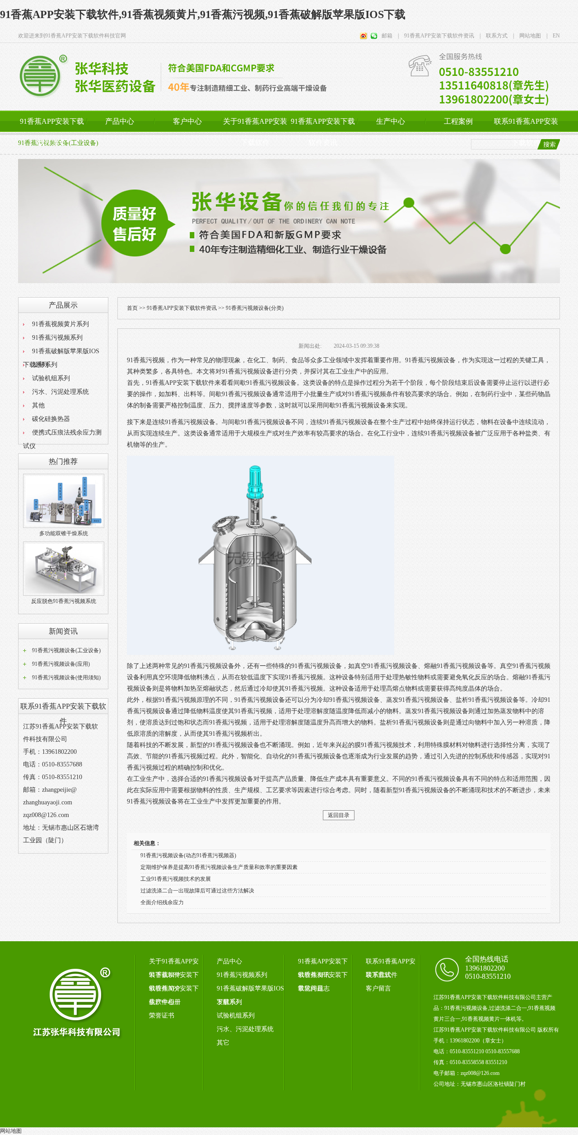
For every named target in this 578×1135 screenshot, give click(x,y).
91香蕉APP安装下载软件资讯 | (439, 36)
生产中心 (390, 121)
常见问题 (310, 988)
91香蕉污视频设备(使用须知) (66, 677)
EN (553, 36)
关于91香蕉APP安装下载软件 (255, 131)
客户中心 (187, 121)
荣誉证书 (161, 1015)
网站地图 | (530, 36)
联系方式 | (497, 36)
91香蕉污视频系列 (57, 337)
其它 (223, 1042)
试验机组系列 (51, 378)
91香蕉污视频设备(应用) (61, 664)
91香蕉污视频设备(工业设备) (66, 650)
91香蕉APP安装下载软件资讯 (323, 131)
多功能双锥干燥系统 (63, 533)
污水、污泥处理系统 (60, 391)
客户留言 (378, 988)
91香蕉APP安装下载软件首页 (52, 131)
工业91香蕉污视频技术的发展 (175, 879)
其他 (38, 405)
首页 (132, 308)
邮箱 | (390, 36)
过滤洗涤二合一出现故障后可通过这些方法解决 (197, 890)
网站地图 (11, 1131)
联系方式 (378, 975)
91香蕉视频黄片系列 (60, 324)
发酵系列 (44, 364)
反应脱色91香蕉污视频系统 (63, 601)
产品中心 (119, 121)
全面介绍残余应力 (162, 902)
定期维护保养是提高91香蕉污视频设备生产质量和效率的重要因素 (219, 867)
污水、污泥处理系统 (245, 1029)
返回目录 (339, 815)
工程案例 (458, 121)
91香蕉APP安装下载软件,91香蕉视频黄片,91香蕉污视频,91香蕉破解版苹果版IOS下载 (203, 14)
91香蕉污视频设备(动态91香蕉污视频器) (188, 855)
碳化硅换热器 (51, 419)
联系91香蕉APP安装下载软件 (526, 131)
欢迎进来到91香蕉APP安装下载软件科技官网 (72, 36)
